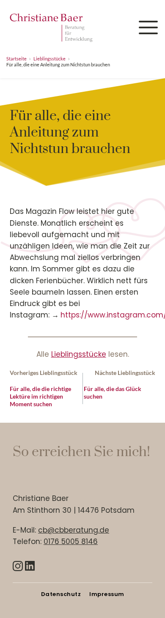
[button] (148, 27)
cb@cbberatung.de (73, 530)
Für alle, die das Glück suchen (112, 392)
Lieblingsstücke (78, 354)
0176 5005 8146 (71, 541)
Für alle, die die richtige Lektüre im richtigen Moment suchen (40, 396)
